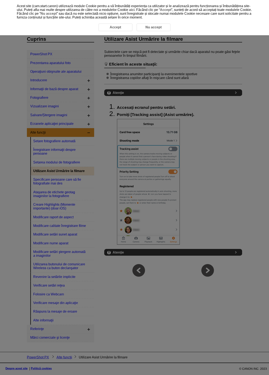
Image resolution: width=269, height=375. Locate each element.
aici (131, 10)
